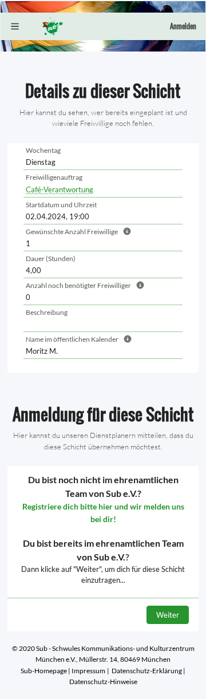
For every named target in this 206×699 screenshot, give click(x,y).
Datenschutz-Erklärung (147, 670)
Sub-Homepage (44, 670)
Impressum (88, 670)
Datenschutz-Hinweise (103, 681)
